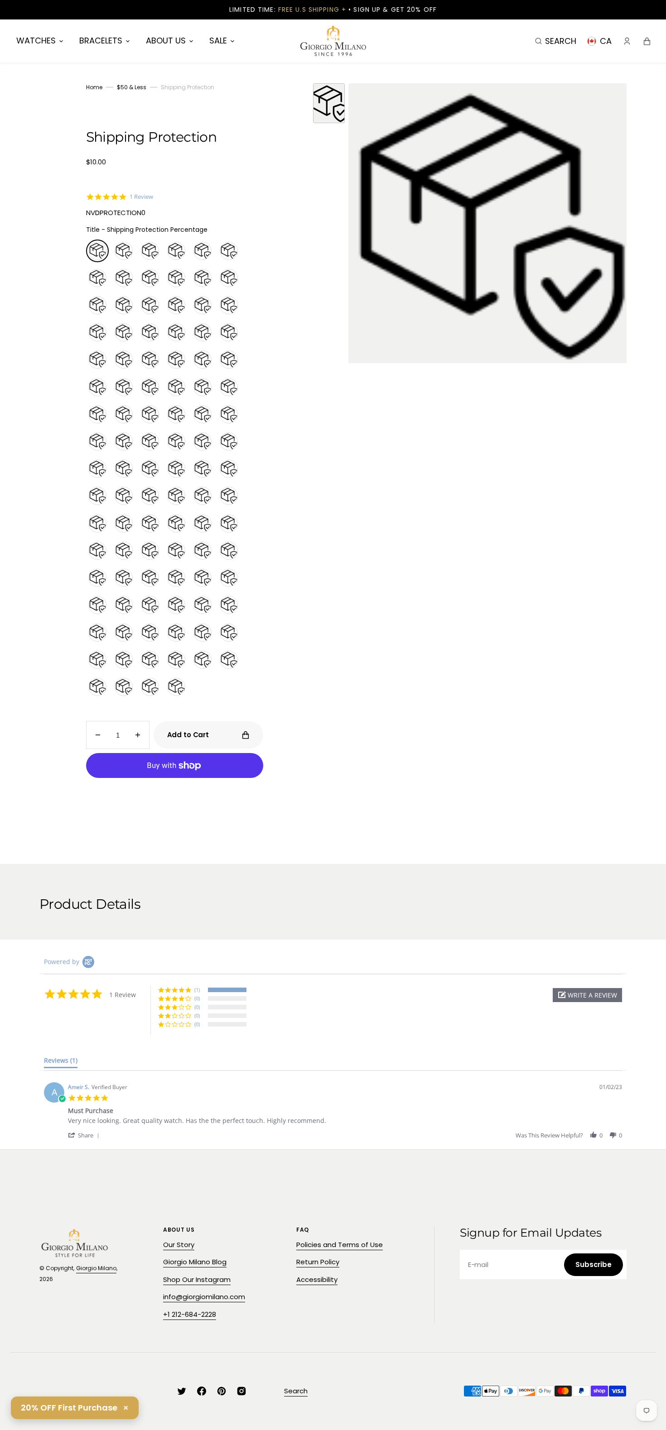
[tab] (60, 1062)
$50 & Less (131, 87)
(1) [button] (197, 989)
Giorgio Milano (96, 1268)
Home (94, 87)
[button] (555, 41)
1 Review (141, 197)
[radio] (97, 251)
